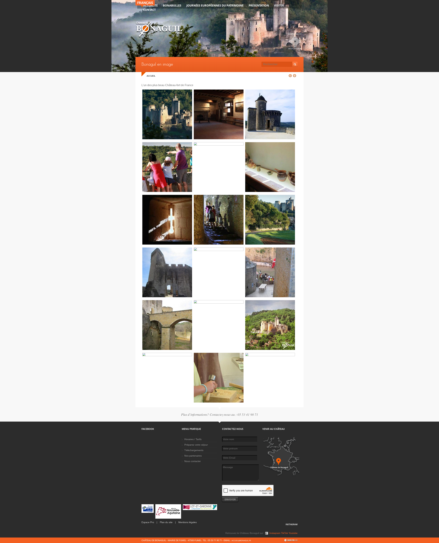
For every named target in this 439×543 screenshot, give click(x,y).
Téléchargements (193, 450)
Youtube (293, 533)
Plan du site (166, 522)
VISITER (279, 5)
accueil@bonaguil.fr (241, 540)
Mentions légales (187, 522)
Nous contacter (192, 461)
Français (145, 2)
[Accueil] (159, 29)
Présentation (259, 5)
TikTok (284, 533)
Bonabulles (172, 5)
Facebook (266, 534)
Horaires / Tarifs (192, 439)
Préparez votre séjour (196, 445)
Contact (149, 10)
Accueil (151, 75)
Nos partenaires (193, 456)
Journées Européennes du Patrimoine (215, 5)
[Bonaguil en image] (167, 138)
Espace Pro (147, 522)
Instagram (274, 533)
